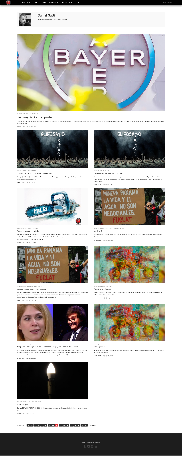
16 (67, 425)
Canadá (96, 228)
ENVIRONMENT (32, 170)
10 (45, 425)
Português (79, 2)
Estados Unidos (22, 113)
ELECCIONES (34, 228)
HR (123, 228)
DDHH (44, 2)
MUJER (33, 344)
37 (86, 425)
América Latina (21, 286)
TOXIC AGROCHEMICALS (34, 401)
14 (60, 425)
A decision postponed (102, 289)
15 (64, 425)
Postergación (99, 347)
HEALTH (25, 170)
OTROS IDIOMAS (66, 2)
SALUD (29, 113)
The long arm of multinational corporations (34, 173)
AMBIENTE (35, 113)
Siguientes (93, 425)
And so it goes (23, 404)
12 (53, 425)
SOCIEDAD (27, 228)
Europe (19, 170)
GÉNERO (36, 2)
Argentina (20, 228)
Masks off (98, 231)
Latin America (103, 228)
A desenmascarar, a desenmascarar (31, 289)
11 (49, 425)
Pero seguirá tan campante (34, 117)
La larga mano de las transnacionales (108, 173)
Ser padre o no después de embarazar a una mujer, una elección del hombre (47, 347)
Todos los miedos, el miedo (28, 231)
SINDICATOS (26, 2)
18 (75, 425)
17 (71, 425)
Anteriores (21, 425)
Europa (96, 170)
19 (79, 425)
